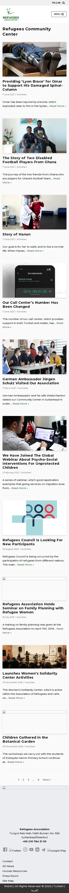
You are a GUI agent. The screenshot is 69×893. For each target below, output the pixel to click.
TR (53, 3)
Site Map (8, 880)
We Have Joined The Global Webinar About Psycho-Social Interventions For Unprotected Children (31, 461)
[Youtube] (31, 850)
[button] (63, 3)
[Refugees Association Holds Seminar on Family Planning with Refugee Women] (34, 579)
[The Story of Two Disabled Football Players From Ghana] (34, 152)
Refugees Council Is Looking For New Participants (33, 542)
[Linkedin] (37, 850)
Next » (47, 779)
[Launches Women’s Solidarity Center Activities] (34, 667)
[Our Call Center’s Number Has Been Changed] (34, 296)
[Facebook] (5, 850)
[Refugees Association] (11, 14)
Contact (8, 861)
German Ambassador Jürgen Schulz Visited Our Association (31, 381)
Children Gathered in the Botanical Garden (25, 739)
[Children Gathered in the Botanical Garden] (34, 712)
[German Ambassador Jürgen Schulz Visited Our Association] (34, 373)
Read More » (58, 106)
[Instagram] (25, 850)
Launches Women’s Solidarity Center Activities (30, 675)
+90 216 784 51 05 (34, 841)
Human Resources (15, 871)
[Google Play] (56, 850)
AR (59, 3)
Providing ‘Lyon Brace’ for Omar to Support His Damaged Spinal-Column (33, 85)
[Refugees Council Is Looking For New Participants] (34, 534)
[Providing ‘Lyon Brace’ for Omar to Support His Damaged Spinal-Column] (34, 75)
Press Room (10, 875)
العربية (34, 890)
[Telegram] (43, 850)
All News (8, 866)
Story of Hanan (16, 234)
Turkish (58, 886)
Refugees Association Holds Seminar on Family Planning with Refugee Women (33, 608)
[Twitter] (15, 850)
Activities (21, 94)
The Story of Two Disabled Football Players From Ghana (30, 160)
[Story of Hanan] (34, 228)
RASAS (8, 886)
